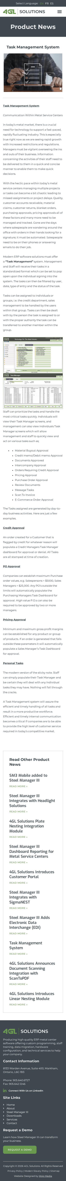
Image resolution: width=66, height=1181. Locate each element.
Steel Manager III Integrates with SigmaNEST (24, 897)
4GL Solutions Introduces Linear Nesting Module (31, 996)
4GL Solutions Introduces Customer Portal (31, 874)
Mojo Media (45, 1176)
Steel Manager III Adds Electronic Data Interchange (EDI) (29, 922)
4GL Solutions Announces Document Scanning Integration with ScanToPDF (32, 971)
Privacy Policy (15, 1171)
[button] (59, 11)
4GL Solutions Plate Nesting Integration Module (27, 826)
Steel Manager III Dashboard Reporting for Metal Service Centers (31, 851)
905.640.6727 (21, 1080)
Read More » (18, 786)
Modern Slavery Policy (37, 1171)
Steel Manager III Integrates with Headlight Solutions (32, 800)
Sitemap (54, 1171)
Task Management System (25, 946)
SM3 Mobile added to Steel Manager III (28, 778)
